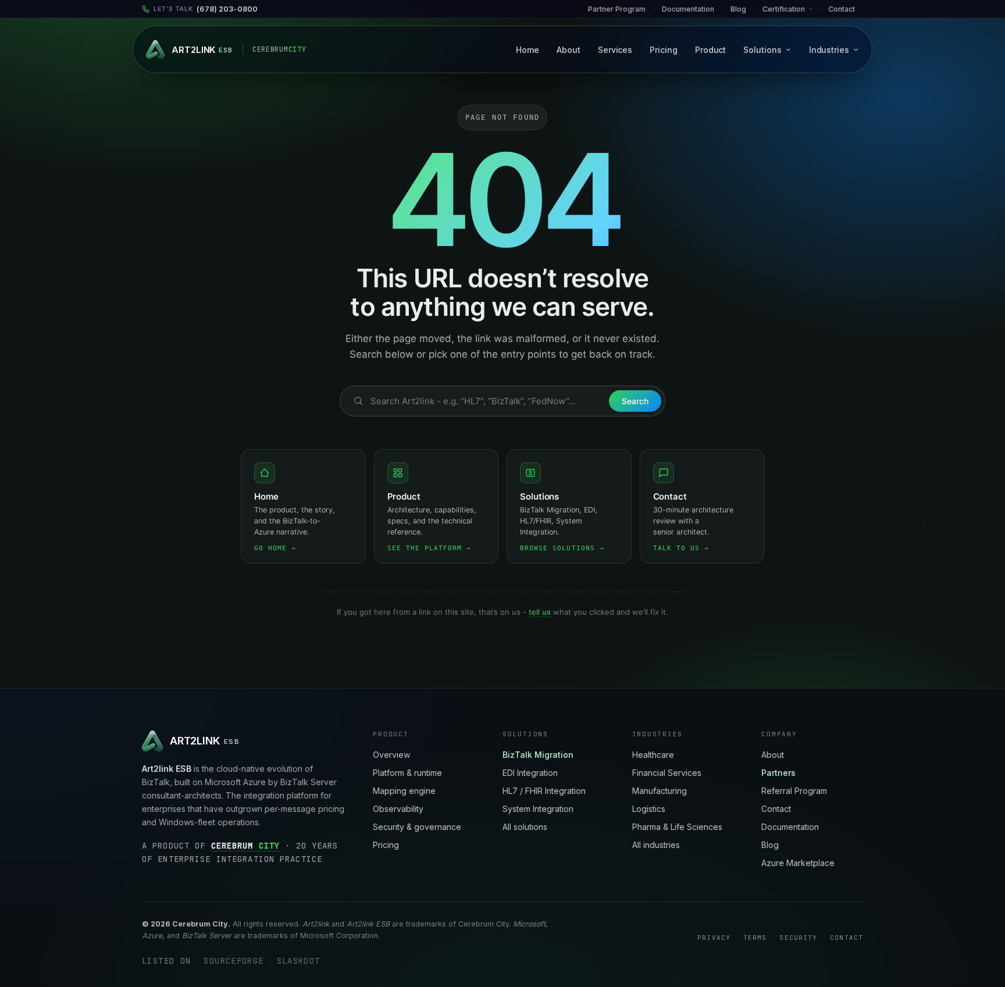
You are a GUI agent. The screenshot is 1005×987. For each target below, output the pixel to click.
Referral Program (794, 791)
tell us (540, 612)
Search (635, 401)
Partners (778, 773)
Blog (738, 9)
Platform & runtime (407, 773)
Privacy (713, 937)
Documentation (790, 827)
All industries (656, 845)
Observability (398, 809)
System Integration (537, 809)
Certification (783, 9)
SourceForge (233, 961)
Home (527, 50)
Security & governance (417, 827)
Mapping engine (404, 791)
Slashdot (298, 961)
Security (798, 937)
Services (615, 50)
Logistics (648, 809)
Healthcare (653, 755)
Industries (829, 50)
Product (710, 50)
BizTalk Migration (537, 755)
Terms (755, 937)
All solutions (524, 827)
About (568, 50)
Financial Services (666, 773)
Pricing (664, 50)
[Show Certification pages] (814, 8)
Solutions (762, 50)
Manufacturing (659, 791)
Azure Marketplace (798, 863)
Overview (391, 755)
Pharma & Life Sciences (677, 827)
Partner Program (617, 9)
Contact (841, 9)
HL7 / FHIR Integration (544, 791)
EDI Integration (530, 773)
